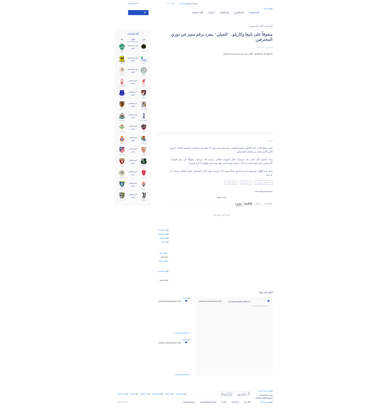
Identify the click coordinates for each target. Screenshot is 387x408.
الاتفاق (143, 74)
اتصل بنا (223, 402)
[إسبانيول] (122, 138)
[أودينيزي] (122, 172)
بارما (122, 199)
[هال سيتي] (122, 104)
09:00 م (133, 61)
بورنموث (144, 97)
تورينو (122, 165)
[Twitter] (164, 238)
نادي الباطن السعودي (264, 182)
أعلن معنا (247, 402)
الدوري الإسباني (133, 126)
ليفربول (144, 86)
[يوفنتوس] (144, 195)
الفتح (144, 63)
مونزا (144, 177)
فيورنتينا (143, 188)
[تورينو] (122, 161)
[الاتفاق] (144, 70)
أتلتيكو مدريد (122, 154)
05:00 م (133, 95)
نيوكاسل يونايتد (122, 120)
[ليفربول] (144, 81)
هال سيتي (122, 108)
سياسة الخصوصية (189, 402)
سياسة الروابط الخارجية (208, 402)
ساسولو (144, 165)
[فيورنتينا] (144, 184)
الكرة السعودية (254, 12)
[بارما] (122, 195)
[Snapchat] (122, 394)
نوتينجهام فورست (122, 86)
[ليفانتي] (144, 127)
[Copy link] (165, 242)
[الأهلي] (122, 47)
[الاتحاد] (122, 58)
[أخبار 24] (138, 12)
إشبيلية (143, 154)
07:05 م (133, 48)
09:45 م (133, 197)
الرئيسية (269, 26)
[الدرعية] (122, 70)
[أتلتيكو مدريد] (122, 150)
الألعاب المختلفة (197, 12)
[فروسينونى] (122, 184)
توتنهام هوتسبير (143, 120)
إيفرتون (122, 97)
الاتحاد (122, 63)
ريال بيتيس (122, 131)
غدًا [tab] (122, 39)
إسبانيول (122, 142)
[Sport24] (264, 391)
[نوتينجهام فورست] (122, 81)
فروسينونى (122, 188)
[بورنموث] (144, 93)
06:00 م (133, 129)
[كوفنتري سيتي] (144, 104)
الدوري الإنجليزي (133, 80)
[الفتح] (144, 58)
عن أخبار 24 (235, 402)
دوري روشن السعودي (132, 45)
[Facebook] (163, 230)
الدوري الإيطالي (133, 160)
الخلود (143, 50)
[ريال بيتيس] (122, 127)
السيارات (211, 12)
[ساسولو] (144, 161)
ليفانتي (143, 131)
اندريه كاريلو (246, 182)
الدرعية (122, 74)
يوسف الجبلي (231, 182)
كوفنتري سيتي (143, 108)
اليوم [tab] (132, 39)
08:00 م (133, 140)
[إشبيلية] (144, 150)
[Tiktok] (134, 394)
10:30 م (133, 152)
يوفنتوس (144, 199)
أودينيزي (122, 177)
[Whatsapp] (163, 234)
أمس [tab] (143, 39)
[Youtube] (145, 394)
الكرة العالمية (224, 12)
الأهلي (122, 51)
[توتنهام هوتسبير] (144, 115)
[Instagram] (157, 394)
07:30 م (133, 117)
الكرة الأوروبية (239, 12)
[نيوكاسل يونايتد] (122, 115)
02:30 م (133, 83)
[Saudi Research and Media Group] (264, 402)
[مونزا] (144, 172)
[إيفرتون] (122, 93)
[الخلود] (144, 46)
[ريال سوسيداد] (144, 138)
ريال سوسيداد (144, 142)
